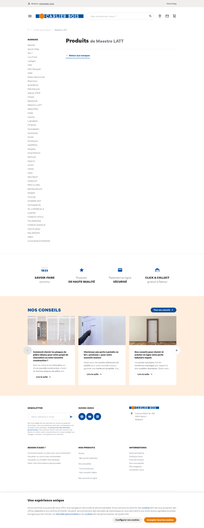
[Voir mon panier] (174, 16)
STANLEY (32, 180)
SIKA (30, 72)
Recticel (32, 156)
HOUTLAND (34, 228)
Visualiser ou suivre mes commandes (44, 456)
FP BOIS (32, 124)
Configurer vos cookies (127, 519)
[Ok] (71, 416)
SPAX (30, 236)
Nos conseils (44, 309)
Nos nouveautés (136, 463)
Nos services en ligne (87, 478)
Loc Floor (32, 56)
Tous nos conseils (162, 309)
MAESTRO (33, 108)
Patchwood (33, 88)
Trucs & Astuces (86, 468)
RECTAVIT (33, 176)
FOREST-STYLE (36, 216)
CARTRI (32, 212)
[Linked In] (97, 416)
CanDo (31, 116)
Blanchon (32, 80)
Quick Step (33, 48)
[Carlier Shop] (59, 16)
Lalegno (32, 60)
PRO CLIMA (34, 184)
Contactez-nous (136, 469)
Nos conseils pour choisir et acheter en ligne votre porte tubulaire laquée (149, 355)
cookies (146, 507)
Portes (81, 453)
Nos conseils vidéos (88, 472)
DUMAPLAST (34, 200)
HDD (30, 172)
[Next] (176, 350)
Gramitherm (34, 152)
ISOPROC (33, 144)
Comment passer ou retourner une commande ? (49, 453)
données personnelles (67, 513)
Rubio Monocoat (36, 76)
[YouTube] (89, 416)
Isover (31, 136)
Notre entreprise (136, 453)
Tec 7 (30, 53)
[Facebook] (82, 416)
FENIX (31, 96)
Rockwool (33, 140)
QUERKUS (33, 85)
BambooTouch (35, 188)
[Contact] (167, 16)
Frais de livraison (136, 459)
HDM (30, 112)
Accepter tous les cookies (160, 519)
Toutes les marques (42, 30)
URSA (31, 168)
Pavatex (32, 148)
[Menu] (30, 16)
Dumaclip (33, 132)
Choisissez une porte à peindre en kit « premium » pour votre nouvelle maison (101, 355)
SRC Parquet (34, 69)
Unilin (31, 164)
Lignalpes (33, 120)
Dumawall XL (34, 204)
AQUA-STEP (34, 92)
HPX (30, 64)
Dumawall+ (33, 128)
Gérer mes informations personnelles (44, 463)
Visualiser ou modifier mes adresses (43, 459)
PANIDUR (32, 100)
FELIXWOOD (34, 220)
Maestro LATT (35, 104)
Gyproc (31, 160)
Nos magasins (135, 466)
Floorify (32, 196)
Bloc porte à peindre (88, 458)
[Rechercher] (150, 16)
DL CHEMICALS (36, 208)
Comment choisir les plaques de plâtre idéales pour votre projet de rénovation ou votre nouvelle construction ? (50, 356)
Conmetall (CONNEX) (39, 240)
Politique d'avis (136, 456)
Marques (33, 39)
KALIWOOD (34, 232)
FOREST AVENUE (37, 224)
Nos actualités (84, 463)
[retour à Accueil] (29, 30)
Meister (31, 44)
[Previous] (27, 350)
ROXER (31, 192)
